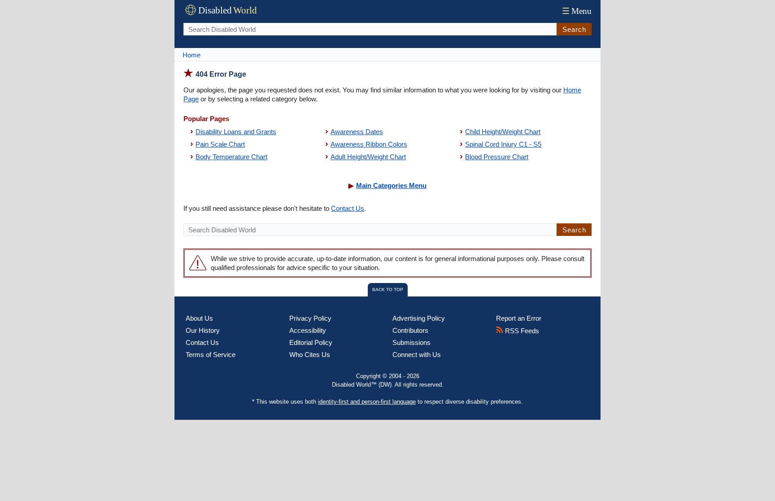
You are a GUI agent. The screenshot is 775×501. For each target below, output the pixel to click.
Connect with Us (416, 354)
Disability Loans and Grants (236, 131)
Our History (203, 330)
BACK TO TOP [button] (387, 289)
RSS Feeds (521, 331)
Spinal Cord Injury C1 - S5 (503, 144)
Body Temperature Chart (231, 157)
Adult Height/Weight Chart (368, 157)
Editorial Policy (310, 342)
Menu (577, 11)
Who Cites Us (309, 354)
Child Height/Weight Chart (502, 131)
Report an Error (518, 318)
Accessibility (307, 330)
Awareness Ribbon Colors (369, 144)
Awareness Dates (357, 131)
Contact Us (347, 208)
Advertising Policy (418, 318)
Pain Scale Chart (220, 144)
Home (191, 55)
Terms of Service (210, 354)
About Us (199, 318)
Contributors (410, 330)
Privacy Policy (310, 318)
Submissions (411, 342)
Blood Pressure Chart (496, 157)
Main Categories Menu (391, 185)
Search (574, 29)
